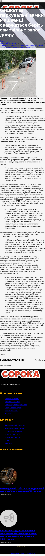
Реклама (8, 414)
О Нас (7, 440)
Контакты (8, 443)
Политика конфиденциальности (22, 553)
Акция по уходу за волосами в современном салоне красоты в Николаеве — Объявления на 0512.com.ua (18, 535)
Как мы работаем (11, 411)
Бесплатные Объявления (14, 428)
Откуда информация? (13, 408)
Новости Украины (12, 399)
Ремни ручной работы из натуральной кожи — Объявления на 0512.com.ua (22, 490)
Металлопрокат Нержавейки (16, 405)
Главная (3, 41)
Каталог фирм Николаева (15, 425)
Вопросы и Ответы (12, 437)
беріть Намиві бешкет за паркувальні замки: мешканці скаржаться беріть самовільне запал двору (21, 46)
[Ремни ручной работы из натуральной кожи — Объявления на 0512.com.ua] (8, 484)
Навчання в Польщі (12, 402)
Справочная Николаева (14, 431)
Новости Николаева (8, 43)
